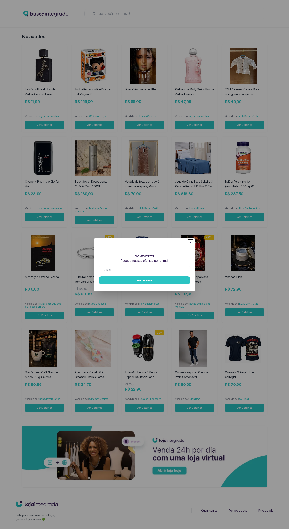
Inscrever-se (144, 280)
